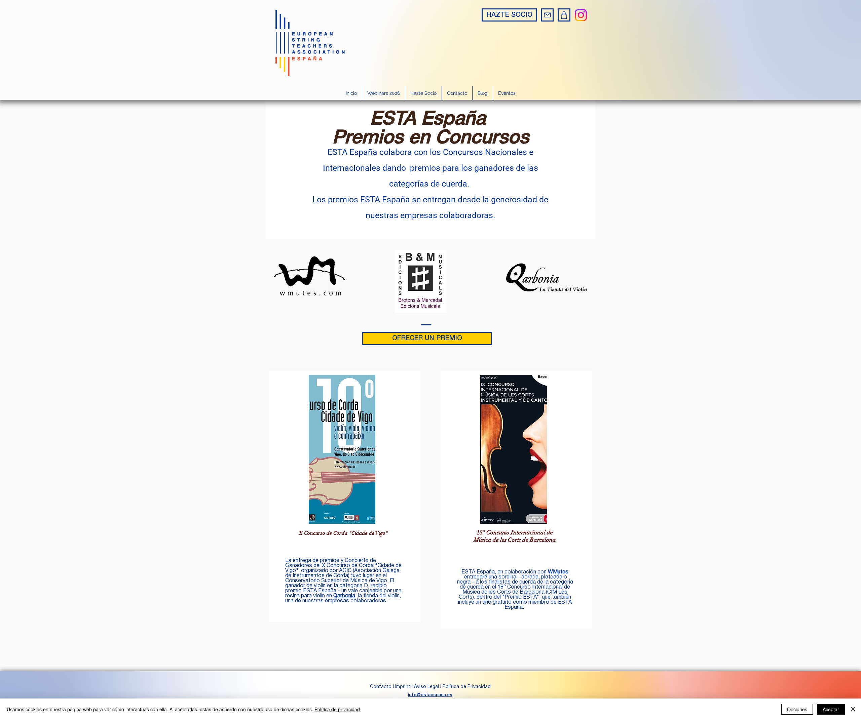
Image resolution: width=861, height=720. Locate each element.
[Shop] (564, 15)
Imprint (402, 687)
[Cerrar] (853, 709)
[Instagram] (581, 15)
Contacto (381, 687)
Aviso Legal (426, 687)
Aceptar (831, 709)
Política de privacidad (337, 709)
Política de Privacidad (467, 687)
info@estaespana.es (430, 695)
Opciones (797, 709)
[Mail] (547, 15)
